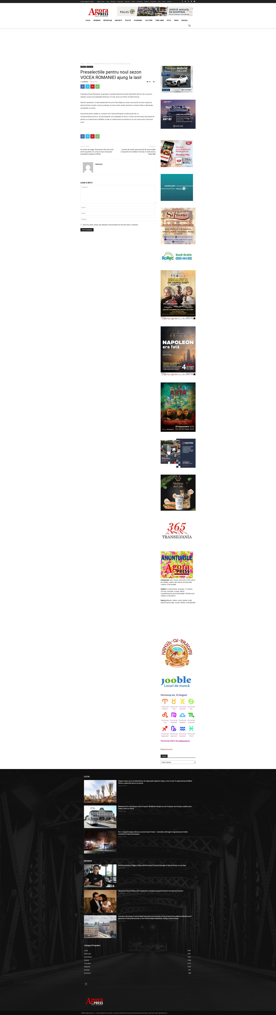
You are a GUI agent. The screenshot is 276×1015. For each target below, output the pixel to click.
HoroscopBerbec (165, 708)
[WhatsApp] (97, 86)
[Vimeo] (191, 1)
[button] (189, 25)
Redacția (85, 81)
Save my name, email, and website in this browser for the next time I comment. (110, 225)
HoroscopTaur (173, 708)
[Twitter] (188, 1)
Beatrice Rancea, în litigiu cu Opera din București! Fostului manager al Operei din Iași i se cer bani (152, 865)
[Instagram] (185, 1)
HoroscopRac (191, 708)
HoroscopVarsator (182, 735)
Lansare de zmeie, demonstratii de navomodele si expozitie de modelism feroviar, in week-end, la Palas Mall (138, 152)
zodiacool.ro (184, 741)
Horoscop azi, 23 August (174, 694)
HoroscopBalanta (182, 721)
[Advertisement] (138, 44)
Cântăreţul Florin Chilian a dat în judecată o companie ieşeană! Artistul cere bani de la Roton (150, 891)
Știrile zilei (90, 66)
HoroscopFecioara (173, 721)
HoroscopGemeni (182, 708)
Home (82, 64)
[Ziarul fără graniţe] (98, 11)
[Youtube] (194, 1)
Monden (88, 64)
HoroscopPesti (191, 735)
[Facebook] (182, 1)
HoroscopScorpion (191, 721)
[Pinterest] (92, 86)
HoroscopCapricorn (173, 735)
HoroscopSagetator (165, 735)
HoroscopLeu (165, 721)
